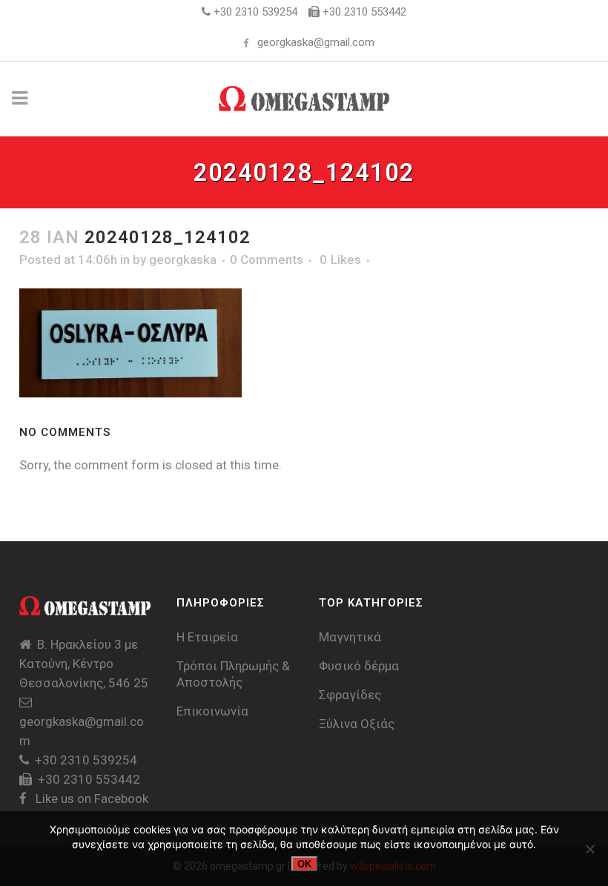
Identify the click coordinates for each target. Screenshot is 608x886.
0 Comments (266, 259)
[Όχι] (589, 849)
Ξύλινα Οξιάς (356, 723)
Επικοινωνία (212, 711)
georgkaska (183, 259)
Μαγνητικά (350, 636)
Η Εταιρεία (207, 636)
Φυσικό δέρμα (359, 665)
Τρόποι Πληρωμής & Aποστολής (233, 674)
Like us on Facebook (90, 798)
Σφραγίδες (350, 694)
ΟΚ (304, 864)
